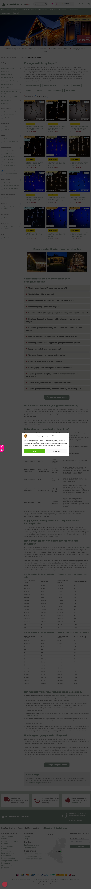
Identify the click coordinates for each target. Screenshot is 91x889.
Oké (34, 451)
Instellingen (56, 451)
